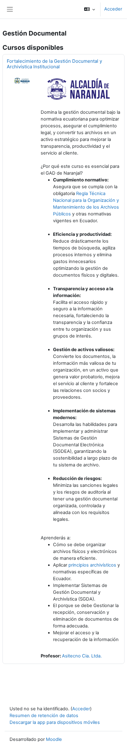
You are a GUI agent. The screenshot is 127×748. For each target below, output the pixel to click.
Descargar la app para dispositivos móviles (55, 722)
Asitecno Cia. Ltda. (82, 656)
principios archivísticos (92, 565)
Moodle (54, 739)
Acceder (113, 9)
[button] (89, 9)
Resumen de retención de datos (44, 715)
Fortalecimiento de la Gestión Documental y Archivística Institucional (54, 64)
